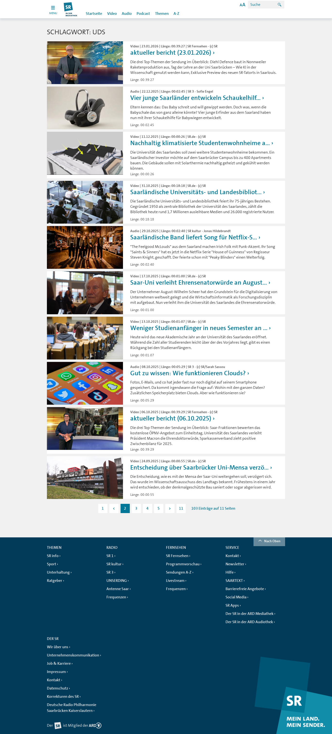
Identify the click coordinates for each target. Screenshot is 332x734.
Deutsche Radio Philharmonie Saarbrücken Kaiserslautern (71, 707)
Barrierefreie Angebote (245, 588)
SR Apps (232, 605)
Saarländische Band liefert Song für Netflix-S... (193, 237)
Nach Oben (272, 541)
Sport (51, 564)
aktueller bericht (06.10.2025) (170, 418)
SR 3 (110, 572)
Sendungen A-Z (179, 572)
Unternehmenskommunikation (73, 655)
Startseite (94, 13)
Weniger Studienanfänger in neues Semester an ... (198, 328)
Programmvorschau (183, 564)
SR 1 (110, 555)
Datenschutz (57, 688)
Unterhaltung (58, 572)
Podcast (143, 13)
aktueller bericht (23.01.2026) (170, 53)
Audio (127, 13)
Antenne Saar (117, 588)
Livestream (175, 580)
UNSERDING (116, 580)
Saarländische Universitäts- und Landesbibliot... (196, 192)
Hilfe (230, 572)
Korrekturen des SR (63, 696)
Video (112, 13)
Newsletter (235, 564)
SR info (53, 555)
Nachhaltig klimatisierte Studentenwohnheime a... (200, 143)
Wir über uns (57, 647)
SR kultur (114, 564)
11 (181, 508)
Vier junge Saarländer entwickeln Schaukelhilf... (195, 98)
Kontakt (232, 555)
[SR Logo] (70, 9)
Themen (162, 13)
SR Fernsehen (177, 555)
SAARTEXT (234, 580)
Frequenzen (116, 597)
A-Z (176, 13)
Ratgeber (54, 580)
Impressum (56, 671)
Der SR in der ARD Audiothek (249, 622)
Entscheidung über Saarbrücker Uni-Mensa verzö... (199, 467)
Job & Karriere (59, 663)
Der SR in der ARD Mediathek (249, 613)
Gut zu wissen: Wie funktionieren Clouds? (188, 373)
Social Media (236, 597)
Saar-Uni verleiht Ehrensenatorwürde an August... (198, 283)
